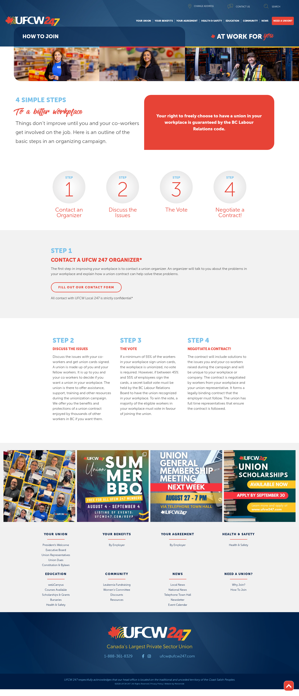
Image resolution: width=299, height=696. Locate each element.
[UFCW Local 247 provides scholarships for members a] (260, 486)
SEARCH (276, 6)
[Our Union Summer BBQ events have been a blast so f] (113, 486)
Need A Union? (282, 20)
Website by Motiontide (174, 684)
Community (250, 20)
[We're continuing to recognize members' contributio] (39, 486)
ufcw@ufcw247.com (177, 656)
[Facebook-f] (143, 656)
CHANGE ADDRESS (204, 6)
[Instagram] (149, 656)
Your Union (143, 20)
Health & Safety (211, 20)
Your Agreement (187, 20)
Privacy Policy (156, 684)
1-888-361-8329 (118, 656)
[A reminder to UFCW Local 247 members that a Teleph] (186, 486)
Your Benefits (164, 20)
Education (232, 20)
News (264, 20)
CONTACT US (243, 6)
